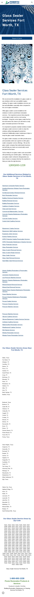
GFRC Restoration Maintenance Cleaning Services (16, 242)
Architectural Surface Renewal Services (13, 192)
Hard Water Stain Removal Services (12, 260)
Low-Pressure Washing (9, 277)
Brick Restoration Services (10, 195)
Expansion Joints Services (10, 234)
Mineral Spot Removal (8, 287)
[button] (2, 2)
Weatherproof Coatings (9, 327)
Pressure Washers (7, 306)
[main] (17, 19)
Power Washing (7, 294)
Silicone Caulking (7, 316)
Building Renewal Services (10, 200)
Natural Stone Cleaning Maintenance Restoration (16, 290)
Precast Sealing (7, 301)
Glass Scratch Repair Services (11, 252)
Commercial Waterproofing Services (12, 211)
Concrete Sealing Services (10, 218)
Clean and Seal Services (9, 209)
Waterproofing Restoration (9, 324)
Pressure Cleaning (7, 304)
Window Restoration (8, 332)
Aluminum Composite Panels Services (13, 185)
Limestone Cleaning (8, 275)
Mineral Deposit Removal (9, 284)
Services (16, 275)
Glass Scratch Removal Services (11, 250)
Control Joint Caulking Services (11, 221)
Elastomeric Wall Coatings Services (12, 231)
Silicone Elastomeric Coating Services (13, 319)
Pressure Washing (7, 314)
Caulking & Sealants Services (10, 206)
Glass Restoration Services (10, 247)
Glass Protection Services (9, 244)
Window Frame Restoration (10, 335)
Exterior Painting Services (9, 236)
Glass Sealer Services (8, 255)
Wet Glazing (6, 330)
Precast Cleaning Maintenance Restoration (14, 297)
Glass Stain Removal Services (11, 258)
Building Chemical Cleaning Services (12, 198)
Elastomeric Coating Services (10, 228)
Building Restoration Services (10, 203)
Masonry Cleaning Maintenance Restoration (15, 280)
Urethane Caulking (7, 322)
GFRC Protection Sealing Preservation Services (16, 239)
